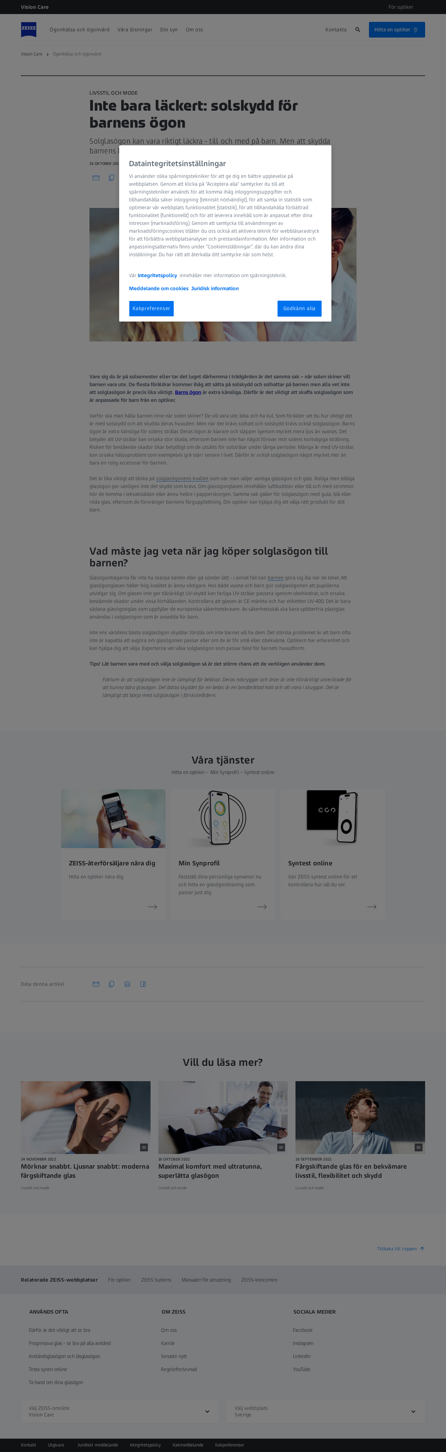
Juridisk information (215, 288)
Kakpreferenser (151, 308)
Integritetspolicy (158, 275)
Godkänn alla (299, 308)
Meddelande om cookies (158, 288)
